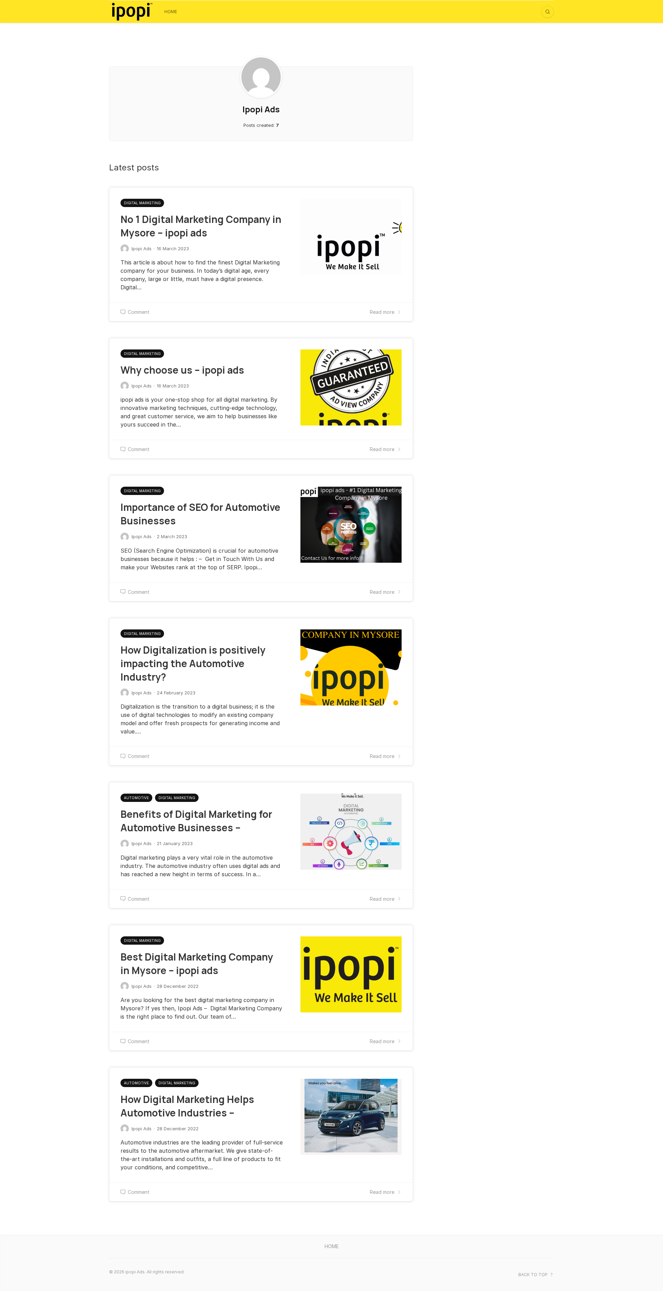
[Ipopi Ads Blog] (131, 11)
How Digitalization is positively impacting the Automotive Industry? (193, 663)
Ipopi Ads (142, 248)
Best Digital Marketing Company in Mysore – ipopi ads (197, 963)
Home (170, 11)
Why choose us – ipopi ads (182, 369)
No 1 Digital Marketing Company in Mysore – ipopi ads (201, 226)
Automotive (136, 798)
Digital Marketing (142, 203)
